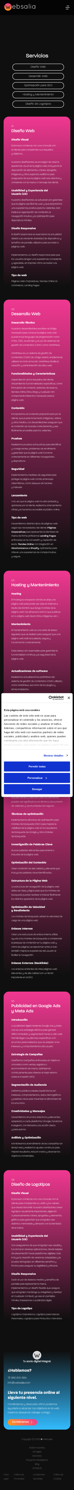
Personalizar (35, 777)
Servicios (37, 1456)
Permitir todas (37, 766)
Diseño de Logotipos (38, 104)
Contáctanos (20, 1422)
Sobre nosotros (37, 1448)
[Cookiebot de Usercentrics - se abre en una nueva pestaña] (49, 698)
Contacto (37, 1468)
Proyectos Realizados (37, 1460)
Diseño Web (38, 67)
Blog (37, 1464)
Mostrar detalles (54, 755)
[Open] (67, 7)
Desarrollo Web (38, 76)
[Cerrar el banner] (69, 698)
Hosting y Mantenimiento (38, 94)
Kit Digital (37, 1452)
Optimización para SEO (38, 85)
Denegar (37, 789)
